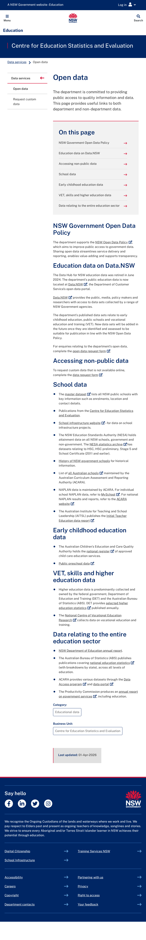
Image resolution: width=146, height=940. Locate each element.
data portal (103, 684)
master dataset (78, 394)
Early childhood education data (81, 184)
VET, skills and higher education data (85, 195)
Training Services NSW (103, 851)
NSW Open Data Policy (113, 242)
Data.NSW (77, 284)
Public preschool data (76, 563)
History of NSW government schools (84, 461)
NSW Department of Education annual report (90, 650)
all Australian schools (85, 473)
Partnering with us (90, 877)
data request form (87, 375)
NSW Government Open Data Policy (84, 143)
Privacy (83, 886)
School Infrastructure (28, 860)
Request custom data (24, 101)
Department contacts (20, 904)
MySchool (110, 494)
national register (100, 551)
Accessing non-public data (78, 164)
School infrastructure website (82, 423)
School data (67, 174)
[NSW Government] (133, 799)
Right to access (89, 895)
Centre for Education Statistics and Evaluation (72, 45)
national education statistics (112, 663)
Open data (20, 89)
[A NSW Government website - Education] (36, 5)
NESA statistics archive (108, 444)
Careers (10, 886)
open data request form (91, 351)
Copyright (12, 895)
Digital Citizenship (26, 851)
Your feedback (88, 904)
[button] (7, 18)
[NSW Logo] (73, 18)
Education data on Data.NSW (79, 153)
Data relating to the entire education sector (89, 205)
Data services (16, 62)
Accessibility (14, 877)
